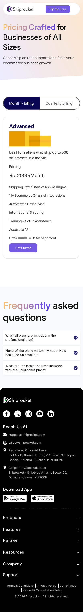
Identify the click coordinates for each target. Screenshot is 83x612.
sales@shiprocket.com (25, 442)
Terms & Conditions (20, 586)
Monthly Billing (21, 103)
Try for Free (57, 9)
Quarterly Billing (59, 103)
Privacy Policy (47, 586)
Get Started (23, 248)
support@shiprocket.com (27, 434)
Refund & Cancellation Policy (43, 590)
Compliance (68, 586)
